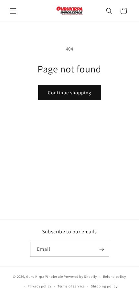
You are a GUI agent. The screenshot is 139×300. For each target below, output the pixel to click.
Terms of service (71, 286)
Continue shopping (69, 92)
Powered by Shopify (80, 276)
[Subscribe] (102, 249)
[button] (13, 11)
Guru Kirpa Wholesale (44, 276)
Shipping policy (104, 286)
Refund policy (114, 276)
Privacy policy (39, 286)
